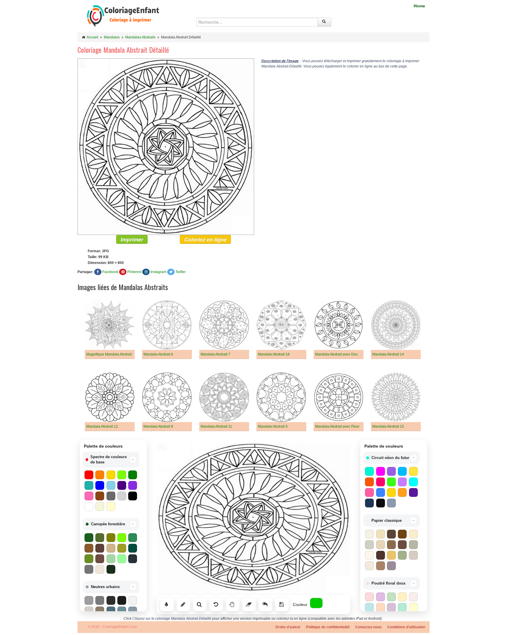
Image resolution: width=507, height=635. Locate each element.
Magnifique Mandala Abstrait (109, 354)
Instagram (158, 272)
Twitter (180, 272)
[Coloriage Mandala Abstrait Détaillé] (165, 146)
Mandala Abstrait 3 (273, 426)
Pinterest (134, 272)
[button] (111, 460)
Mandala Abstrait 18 (274, 354)
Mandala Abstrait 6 (158, 354)
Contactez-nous (368, 627)
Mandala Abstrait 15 (388, 426)
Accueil (92, 37)
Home (419, 6)
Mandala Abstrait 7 (215, 354)
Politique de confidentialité (328, 627)
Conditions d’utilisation (406, 627)
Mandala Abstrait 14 (388, 354)
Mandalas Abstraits (140, 37)
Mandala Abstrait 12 (102, 426)
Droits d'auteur (288, 627)
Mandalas (112, 37)
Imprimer (132, 239)
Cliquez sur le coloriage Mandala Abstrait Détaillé (171, 619)
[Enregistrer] (282, 604)
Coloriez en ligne (205, 239)
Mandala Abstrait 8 (158, 426)
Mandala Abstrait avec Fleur (337, 426)
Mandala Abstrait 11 (216, 426)
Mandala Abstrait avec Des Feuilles (343, 354)
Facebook (110, 272)
